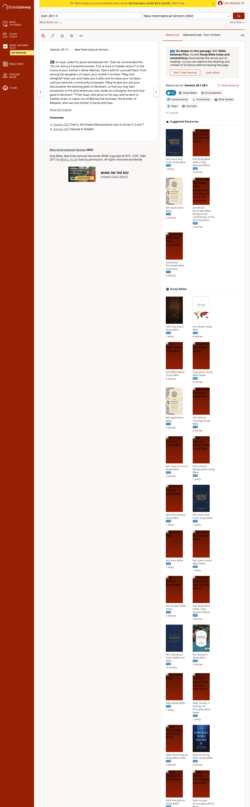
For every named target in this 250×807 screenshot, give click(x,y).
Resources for (186, 85)
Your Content (211, 35)
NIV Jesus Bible (174, 560)
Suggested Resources (184, 121)
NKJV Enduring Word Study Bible (202, 756)
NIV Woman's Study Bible (200, 656)
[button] (230, 3)
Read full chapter (61, 110)
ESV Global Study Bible (202, 328)
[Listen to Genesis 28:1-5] (81, 36)
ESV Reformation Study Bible (175, 374)
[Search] (239, 16)
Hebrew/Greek (192, 35)
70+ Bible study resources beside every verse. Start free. (127, 3)
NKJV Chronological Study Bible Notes (177, 756)
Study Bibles (178, 289)
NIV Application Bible (175, 209)
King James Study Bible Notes (203, 374)
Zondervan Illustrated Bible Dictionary (175, 265)
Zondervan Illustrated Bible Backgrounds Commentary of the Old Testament (204, 214)
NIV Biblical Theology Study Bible (201, 420)
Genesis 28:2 (61, 124)
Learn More (212, 72)
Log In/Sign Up (234, 3)
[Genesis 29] (156, 92)
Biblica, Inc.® (68, 159)
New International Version (68, 150)
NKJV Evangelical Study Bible (175, 802)
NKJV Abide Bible (175, 703)
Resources (172, 35)
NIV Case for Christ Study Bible (176, 468)
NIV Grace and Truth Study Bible (176, 161)
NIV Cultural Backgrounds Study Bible (204, 469)
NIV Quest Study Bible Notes (202, 562)
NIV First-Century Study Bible (175, 516)
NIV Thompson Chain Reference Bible (175, 657)
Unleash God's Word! (114, 177)
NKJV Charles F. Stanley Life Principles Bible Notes (201, 708)
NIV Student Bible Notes (176, 607)
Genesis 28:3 (61, 129)
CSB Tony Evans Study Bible (175, 328)
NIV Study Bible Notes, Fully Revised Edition (201, 162)
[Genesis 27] (40, 92)
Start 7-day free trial (185, 72)
